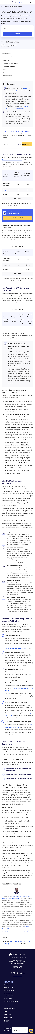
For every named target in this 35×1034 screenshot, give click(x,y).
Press (5, 1011)
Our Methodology (7, 75)
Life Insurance (8, 993)
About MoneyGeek (9, 1008)
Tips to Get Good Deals (9, 66)
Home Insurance (8, 987)
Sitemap (6, 1020)
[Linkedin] (24, 931)
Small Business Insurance (11, 1001)
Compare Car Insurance (16, 6)
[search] (31, 2)
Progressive (6, 190)
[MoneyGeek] (16, 2)
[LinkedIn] (20, 972)
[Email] (32, 931)
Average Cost (6, 60)
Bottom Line (6, 69)
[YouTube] (23, 972)
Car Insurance (8, 985)
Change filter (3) (18, 246)
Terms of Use (8, 1017)
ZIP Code (5, 141)
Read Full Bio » (5, 931)
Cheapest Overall (7, 57)
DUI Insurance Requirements (10, 63)
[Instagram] (28, 931)
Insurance (7, 6)
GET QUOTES (26, 144)
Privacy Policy (8, 1014)
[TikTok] (17, 972)
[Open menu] (1, 2)
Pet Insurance (8, 998)
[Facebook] (11, 972)
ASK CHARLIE (18, 218)
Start (17, 34)
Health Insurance (8, 996)
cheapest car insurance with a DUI (12, 160)
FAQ (4, 72)
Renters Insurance (9, 990)
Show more (17, 198)
